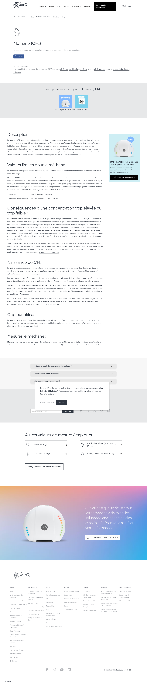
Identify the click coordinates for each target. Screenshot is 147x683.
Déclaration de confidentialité (124, 596)
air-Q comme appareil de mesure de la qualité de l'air (80, 345)
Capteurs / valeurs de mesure (35, 598)
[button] (42, 6)
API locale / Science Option (17, 642)
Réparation (68, 595)
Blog (47, 610)
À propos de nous (70, 610)
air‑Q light (64, 69)
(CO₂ (16, 149)
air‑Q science (99, 69)
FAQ (47, 599)
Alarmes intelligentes (17, 650)
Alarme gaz (14, 657)
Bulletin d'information (71, 599)
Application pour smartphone (16, 617)
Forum (66, 606)
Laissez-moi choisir (47, 402)
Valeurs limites (33, 603)
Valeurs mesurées (43, 17)
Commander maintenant (101, 7)
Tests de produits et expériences (53, 614)
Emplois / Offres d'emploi (88, 606)
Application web (15, 621)
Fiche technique (33, 614)
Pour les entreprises (17, 612)
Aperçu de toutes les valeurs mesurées (44, 467)
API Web (13, 646)
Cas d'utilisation (51, 619)
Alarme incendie (15, 654)
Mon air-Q (86, 591)
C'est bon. (61, 402)
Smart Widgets (15, 631)
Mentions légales (125, 591)
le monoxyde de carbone (49, 252)
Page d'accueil (19, 17)
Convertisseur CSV (89, 601)
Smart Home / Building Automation (18, 636)
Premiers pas (50, 591)
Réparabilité (50, 606)
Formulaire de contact (72, 591)
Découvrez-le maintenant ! (124, 177)
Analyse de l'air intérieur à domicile (109, 598)
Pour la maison (15, 608)
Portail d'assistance (53, 595)
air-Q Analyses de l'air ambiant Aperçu (108, 593)
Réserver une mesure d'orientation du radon (109, 610)
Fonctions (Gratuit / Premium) (17, 626)
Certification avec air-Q (36, 610)
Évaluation (13, 661)
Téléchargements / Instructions (89, 596)
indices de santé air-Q (36, 607)
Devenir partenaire (89, 610)
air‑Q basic (73, 69)
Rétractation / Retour (126, 601)
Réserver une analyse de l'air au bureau (109, 604)
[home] (20, 5)
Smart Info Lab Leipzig (54, 626)
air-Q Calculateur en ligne (35, 619)
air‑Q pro (83, 69)
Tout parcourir (51, 623)
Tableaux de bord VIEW (18, 604)
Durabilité (49, 602)
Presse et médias (70, 602)
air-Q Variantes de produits (16, 596)
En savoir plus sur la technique (35, 593)
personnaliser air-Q (16, 601)
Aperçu (12, 591)
